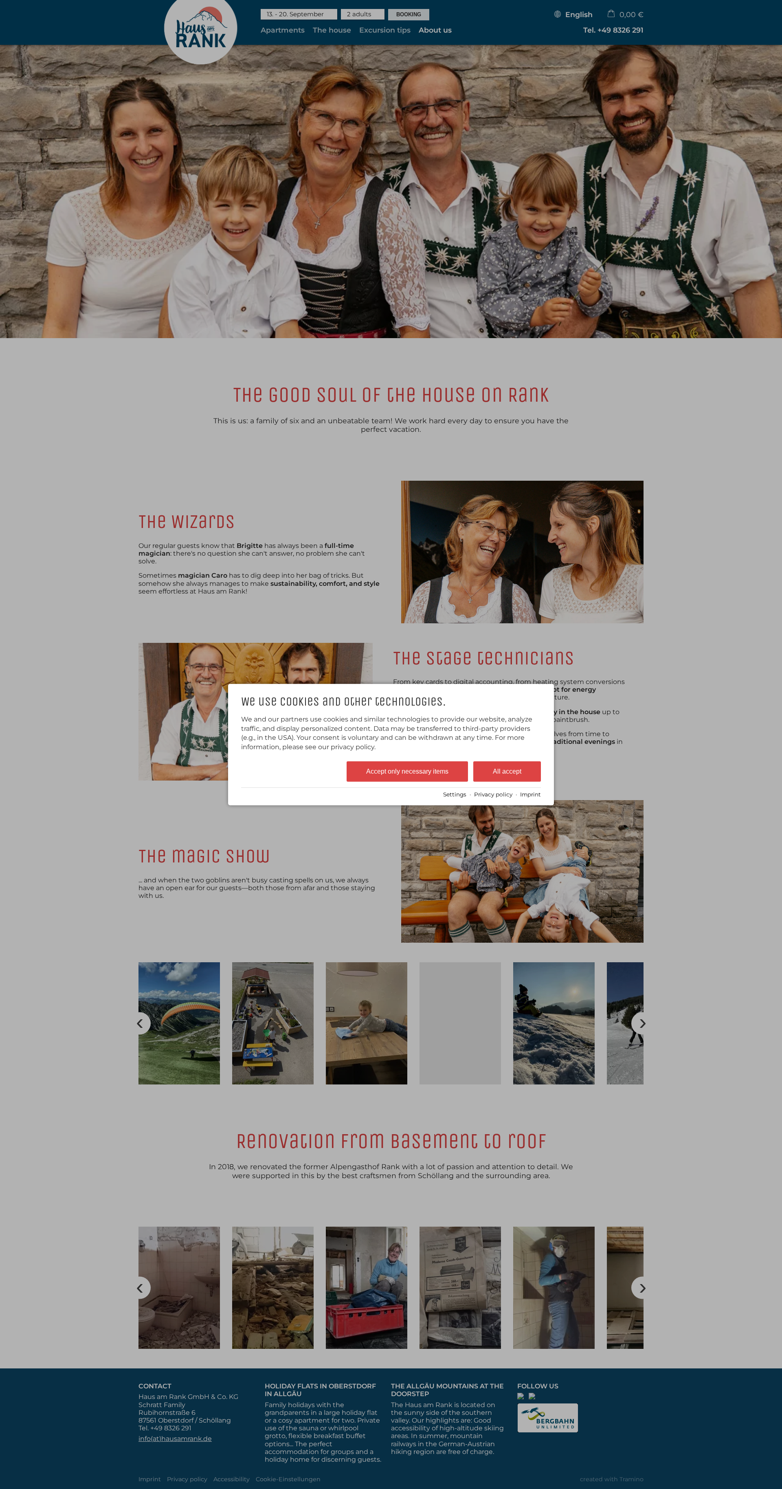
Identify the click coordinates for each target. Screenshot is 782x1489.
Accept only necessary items (407, 771)
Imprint (530, 794)
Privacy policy (493, 794)
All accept (507, 771)
